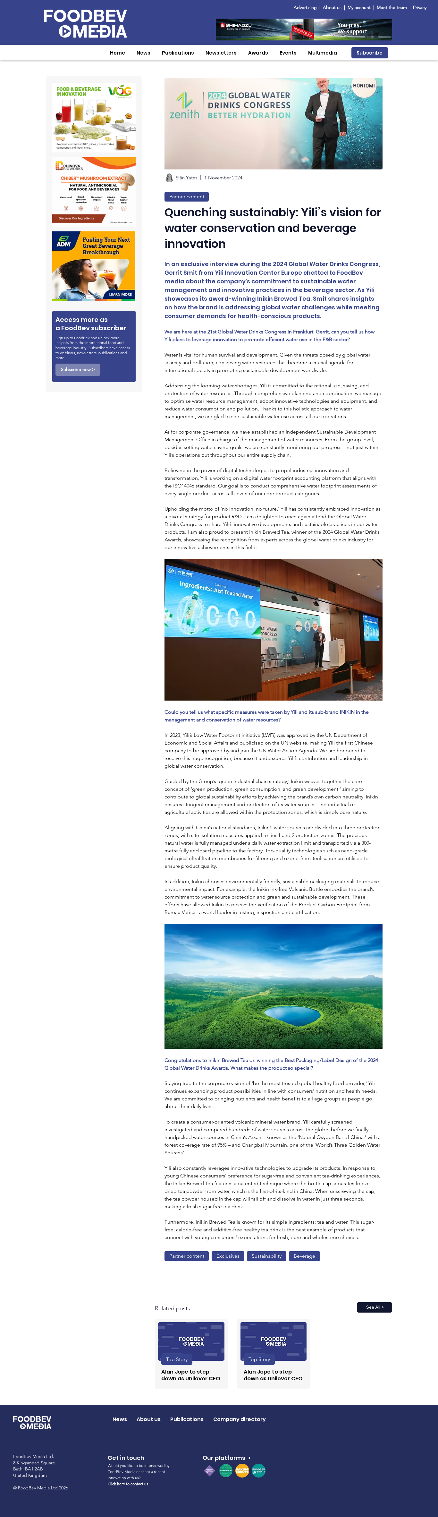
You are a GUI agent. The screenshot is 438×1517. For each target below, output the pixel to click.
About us (332, 7)
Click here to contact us (128, 1483)
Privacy (419, 7)
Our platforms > (226, 1458)
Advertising (306, 7)
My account (359, 7)
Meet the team (392, 7)
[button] (143, 52)
